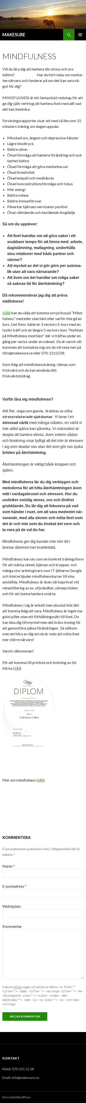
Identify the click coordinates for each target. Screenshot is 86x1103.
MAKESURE (13, 34)
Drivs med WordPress (16, 1097)
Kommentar (12, 926)
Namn (8, 866)
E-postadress (14, 886)
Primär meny (80, 34)
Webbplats (11, 906)
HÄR (6, 312)
